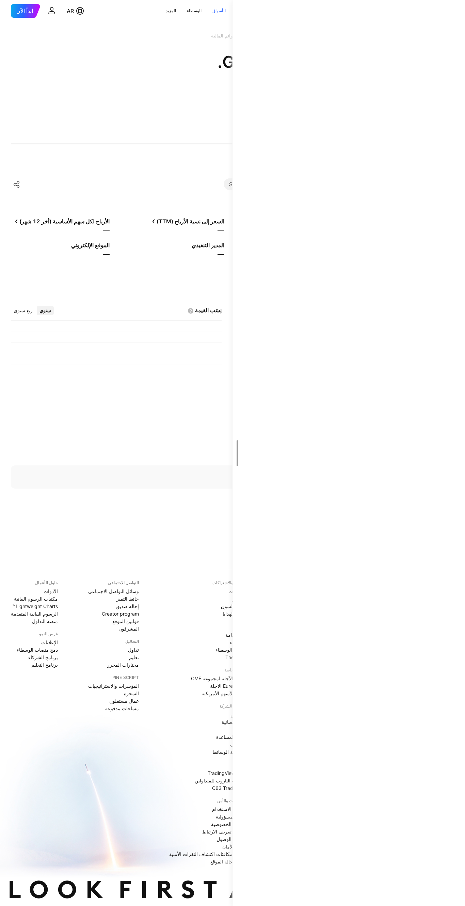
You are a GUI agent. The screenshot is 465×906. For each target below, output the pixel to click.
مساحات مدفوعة (122, 708)
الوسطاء (194, 10)
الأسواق (219, 10)
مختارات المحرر (123, 665)
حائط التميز (127, 599)
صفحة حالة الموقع (228, 861)
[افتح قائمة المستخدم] (52, 11)
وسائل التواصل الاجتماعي (113, 591)
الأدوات (51, 591)
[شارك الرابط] (16, 184)
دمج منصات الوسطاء (37, 650)
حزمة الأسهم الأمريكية (224, 693)
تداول (133, 650)
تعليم (134, 657)
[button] (231, 11)
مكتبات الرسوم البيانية (36, 599)
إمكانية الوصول (231, 839)
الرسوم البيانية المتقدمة (34, 614)
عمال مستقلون (124, 701)
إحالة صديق (127, 606)
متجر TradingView (227, 773)
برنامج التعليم (44, 665)
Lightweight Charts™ (35, 606)
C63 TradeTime (229, 788)
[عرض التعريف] (191, 311)
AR (70, 10)
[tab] (45, 310)
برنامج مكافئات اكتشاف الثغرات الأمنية (207, 854)
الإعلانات (49, 642)
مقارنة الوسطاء (230, 650)
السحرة (131, 693)
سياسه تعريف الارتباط (224, 832)
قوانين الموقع (125, 621)
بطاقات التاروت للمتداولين (220, 780)
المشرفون (128, 629)
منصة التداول (45, 621)
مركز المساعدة (231, 737)
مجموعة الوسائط (229, 752)
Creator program (120, 614)
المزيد (171, 10)
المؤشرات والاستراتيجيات (113, 686)
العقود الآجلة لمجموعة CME (218, 678)
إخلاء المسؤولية (231, 817)
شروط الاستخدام (229, 809)
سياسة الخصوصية (228, 824)
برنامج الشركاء (43, 657)
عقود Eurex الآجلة (228, 686)
